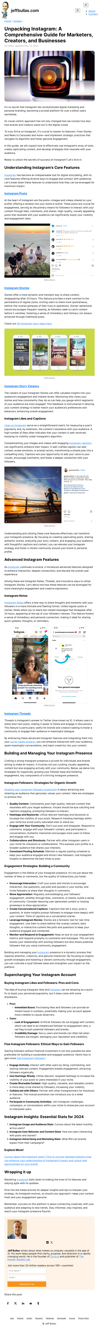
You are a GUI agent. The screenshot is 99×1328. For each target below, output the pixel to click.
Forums (72, 1318)
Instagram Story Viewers (21, 386)
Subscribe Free (27, 1284)
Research (39, 1318)
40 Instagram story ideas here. (34, 323)
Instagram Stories (16, 288)
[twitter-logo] (16, 1303)
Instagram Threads (17, 713)
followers (55, 989)
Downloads (61, 1318)
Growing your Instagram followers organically (30, 789)
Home (7, 21)
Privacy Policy (83, 1318)
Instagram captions (80, 443)
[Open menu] (77, 10)
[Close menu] (85, 5)
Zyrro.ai (54, 1256)
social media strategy (22, 741)
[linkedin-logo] (23, 1303)
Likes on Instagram (15, 425)
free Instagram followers (31, 1058)
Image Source (49, 280)
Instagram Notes (14, 602)
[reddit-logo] (31, 1303)
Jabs (12, 1318)
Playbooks (50, 1318)
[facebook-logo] (8, 1303)
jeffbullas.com (25, 10)
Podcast (20, 1318)
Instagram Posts (15, 193)
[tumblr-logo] (38, 1303)
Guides (17, 21)
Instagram (10, 175)
